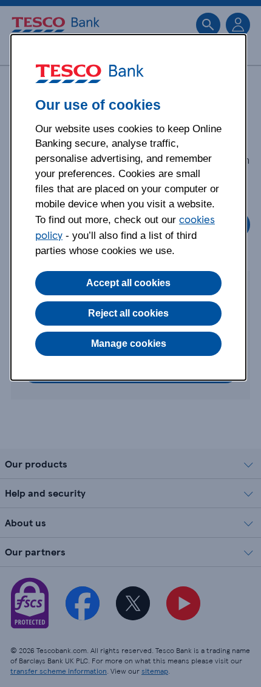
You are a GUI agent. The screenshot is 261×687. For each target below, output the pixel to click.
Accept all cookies (128, 283)
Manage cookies (128, 343)
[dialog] (128, 207)
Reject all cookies (128, 313)
